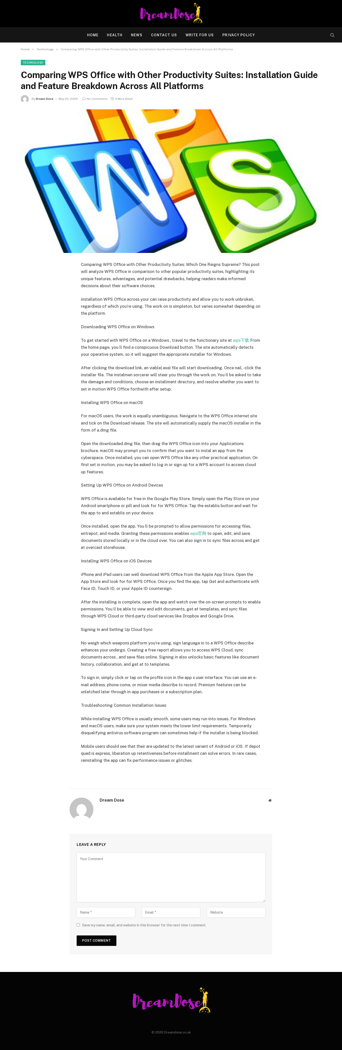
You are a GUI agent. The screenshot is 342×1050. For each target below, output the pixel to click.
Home (92, 35)
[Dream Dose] (171, 14)
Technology (33, 62)
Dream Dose (44, 99)
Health (114, 35)
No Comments (97, 99)
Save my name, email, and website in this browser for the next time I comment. (144, 925)
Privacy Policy (238, 35)
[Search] (331, 35)
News (136, 35)
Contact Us (164, 35)
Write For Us (200, 35)
